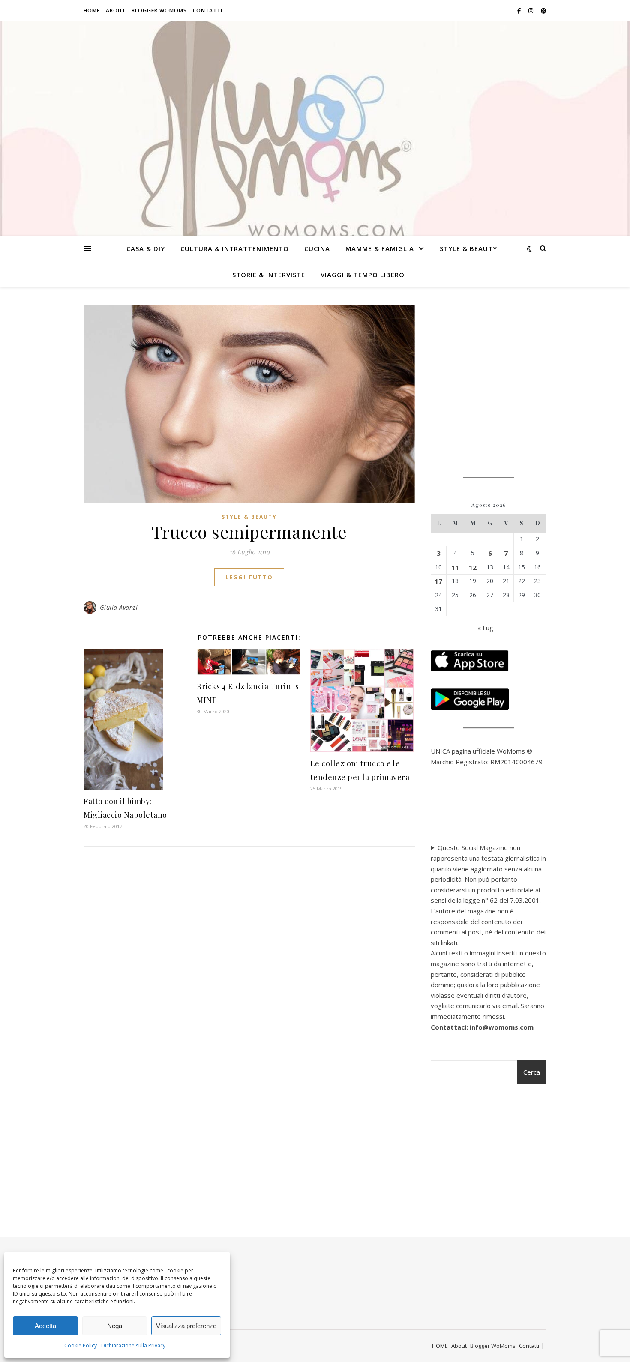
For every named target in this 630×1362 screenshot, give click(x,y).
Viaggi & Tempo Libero (363, 274)
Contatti (207, 10)
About (116, 10)
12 (473, 567)
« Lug (485, 627)
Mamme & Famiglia (379, 248)
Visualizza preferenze (186, 1325)
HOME (92, 10)
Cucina (317, 248)
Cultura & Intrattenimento (234, 248)
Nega (114, 1325)
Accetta (45, 1325)
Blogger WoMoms (159, 10)
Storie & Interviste (268, 274)
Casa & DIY (145, 248)
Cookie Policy (80, 1345)
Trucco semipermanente (249, 531)
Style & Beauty (468, 248)
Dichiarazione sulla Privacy (133, 1345)
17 (438, 581)
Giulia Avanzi (119, 607)
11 (455, 567)
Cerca (531, 1072)
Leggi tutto (249, 577)
